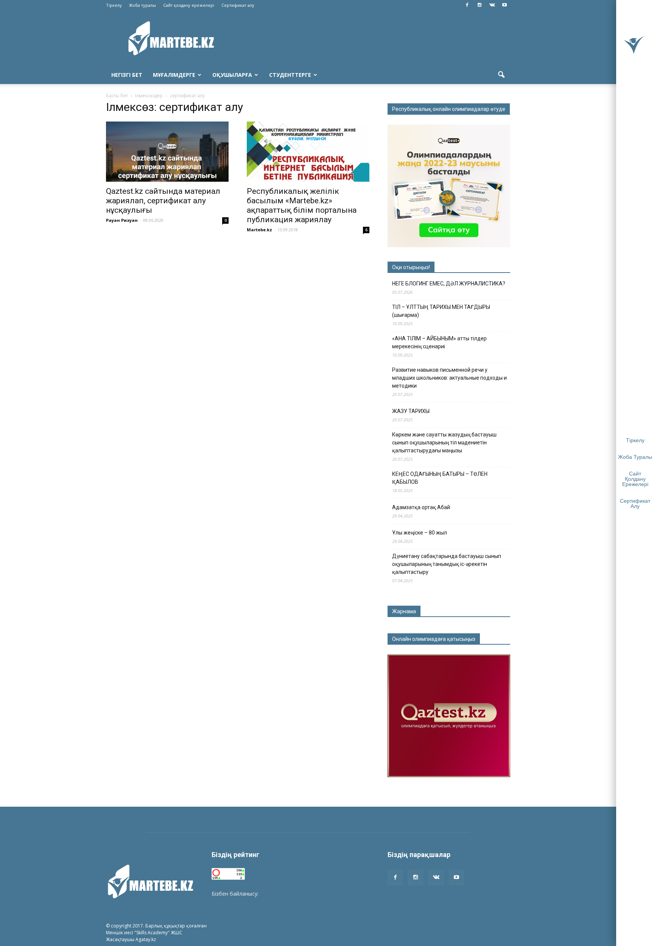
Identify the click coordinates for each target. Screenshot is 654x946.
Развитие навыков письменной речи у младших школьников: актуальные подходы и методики (449, 378)
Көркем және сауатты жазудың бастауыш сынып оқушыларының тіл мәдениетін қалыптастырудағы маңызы (444, 443)
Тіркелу (114, 5)
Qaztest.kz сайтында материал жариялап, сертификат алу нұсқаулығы (163, 201)
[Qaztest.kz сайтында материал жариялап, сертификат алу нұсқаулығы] (167, 152)
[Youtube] (504, 5)
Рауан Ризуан (122, 220)
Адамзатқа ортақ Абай (421, 507)
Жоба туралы (142, 5)
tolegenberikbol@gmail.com (294, 893)
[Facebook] (467, 5)
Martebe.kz (259, 229)
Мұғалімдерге (174, 74)
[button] (501, 75)
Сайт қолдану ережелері (188, 5)
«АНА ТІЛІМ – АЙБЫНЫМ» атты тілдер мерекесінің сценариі (439, 342)
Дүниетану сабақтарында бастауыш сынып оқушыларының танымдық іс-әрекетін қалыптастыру (446, 564)
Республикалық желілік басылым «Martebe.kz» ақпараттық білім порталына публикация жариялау (302, 205)
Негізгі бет (126, 74)
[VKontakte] (492, 5)
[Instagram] (479, 5)
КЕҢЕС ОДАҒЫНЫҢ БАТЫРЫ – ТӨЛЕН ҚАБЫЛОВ (439, 478)
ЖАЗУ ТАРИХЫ (411, 411)
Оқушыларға (232, 74)
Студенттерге (290, 74)
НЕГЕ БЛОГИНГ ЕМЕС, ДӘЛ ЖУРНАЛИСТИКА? (448, 284)
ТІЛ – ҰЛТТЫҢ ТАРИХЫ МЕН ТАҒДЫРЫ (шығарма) (441, 311)
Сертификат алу (237, 5)
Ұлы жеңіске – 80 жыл (419, 533)
